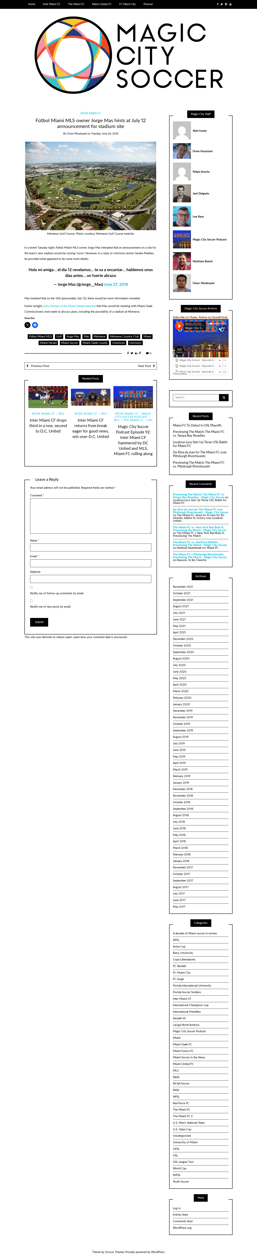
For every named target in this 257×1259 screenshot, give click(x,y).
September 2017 (183, 880)
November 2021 (183, 586)
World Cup (179, 1168)
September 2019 (183, 730)
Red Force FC (181, 1103)
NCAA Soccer (181, 1083)
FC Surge (178, 979)
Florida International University (192, 985)
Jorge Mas (72, 336)
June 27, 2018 (116, 285)
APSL (176, 940)
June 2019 (179, 750)
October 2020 (182, 645)
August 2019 (181, 737)
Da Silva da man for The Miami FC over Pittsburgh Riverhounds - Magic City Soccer (200, 511)
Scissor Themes (115, 1252)
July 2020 (179, 665)
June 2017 (179, 900)
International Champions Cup (190, 1005)
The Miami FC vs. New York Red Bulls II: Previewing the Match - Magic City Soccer (199, 529)
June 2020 (179, 671)
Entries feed (180, 1214)
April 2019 (179, 763)
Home (31, 4)
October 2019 (181, 724)
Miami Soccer (69, 343)
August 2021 (181, 606)
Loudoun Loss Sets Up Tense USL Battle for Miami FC (200, 444)
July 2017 (179, 893)
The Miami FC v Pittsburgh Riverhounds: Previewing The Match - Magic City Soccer (200, 556)
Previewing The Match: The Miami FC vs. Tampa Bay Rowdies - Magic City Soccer (199, 496)
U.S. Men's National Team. (189, 1122)
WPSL (177, 1175)
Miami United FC (102, 4)
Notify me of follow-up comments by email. (57, 593)
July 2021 (179, 613)
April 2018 (179, 841)
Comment (37, 495)
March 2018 (180, 848)
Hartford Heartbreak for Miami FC (197, 548)
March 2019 (180, 769)
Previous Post (39, 365)
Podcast (148, 4)
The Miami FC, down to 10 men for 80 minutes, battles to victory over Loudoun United (198, 518)
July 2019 (179, 743)
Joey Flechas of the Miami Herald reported (69, 306)
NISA (176, 1090)
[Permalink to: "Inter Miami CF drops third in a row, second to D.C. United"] (48, 397)
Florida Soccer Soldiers (187, 992)
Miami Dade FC (182, 1044)
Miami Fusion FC (183, 1051)
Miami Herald (48, 343)
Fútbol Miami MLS (40, 336)
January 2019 (181, 782)
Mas (86, 336)
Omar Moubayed (77, 133)
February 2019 (181, 776)
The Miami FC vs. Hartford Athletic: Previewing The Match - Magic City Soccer (200, 544)
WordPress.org (182, 1227)
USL (150, 420)
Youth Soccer (181, 1181)
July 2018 (179, 821)
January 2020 (181, 704)
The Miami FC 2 (183, 1116)
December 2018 (183, 789)
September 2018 (183, 809)
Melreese (99, 336)
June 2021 (179, 619)
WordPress (158, 1252)
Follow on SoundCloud (213, 317)
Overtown (118, 343)
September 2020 (183, 652)
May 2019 (179, 756)
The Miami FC (76, 4)
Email (34, 556)
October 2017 (181, 874)
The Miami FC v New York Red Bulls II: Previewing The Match (198, 534)
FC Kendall (179, 966)
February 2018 (182, 854)
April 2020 (180, 684)
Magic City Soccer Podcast (189, 1031)
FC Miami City (127, 4)
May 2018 (179, 835)
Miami (147, 336)
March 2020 (181, 691)
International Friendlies (187, 1011)
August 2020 (181, 658)
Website (35, 572)
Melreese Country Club (124, 336)
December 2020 (183, 639)
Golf (59, 336)
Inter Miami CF (51, 4)
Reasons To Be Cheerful (191, 560)
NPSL (176, 1096)
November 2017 (183, 867)
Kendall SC (179, 1018)
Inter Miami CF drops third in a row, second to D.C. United (48, 425)
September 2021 (183, 600)
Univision (135, 343)
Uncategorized (182, 1135)
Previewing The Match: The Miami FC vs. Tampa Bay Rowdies (198, 433)
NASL (176, 1077)
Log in (176, 1208)
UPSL (176, 1149)
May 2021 (179, 626)
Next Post (144, 365)
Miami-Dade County (95, 343)
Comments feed (182, 1221)
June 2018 (179, 828)
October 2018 (181, 802)
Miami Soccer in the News (189, 1057)
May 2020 (179, 678)
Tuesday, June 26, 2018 (104, 133)
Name (34, 540)
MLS (61, 414)
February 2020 (182, 697)
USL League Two (183, 1162)
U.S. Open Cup (182, 1129)
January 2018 (181, 861)
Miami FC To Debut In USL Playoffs (197, 425)
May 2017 (179, 906)
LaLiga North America (186, 1025)
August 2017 (181, 887)
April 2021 (179, 632)
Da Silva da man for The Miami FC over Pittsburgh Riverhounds (200, 454)
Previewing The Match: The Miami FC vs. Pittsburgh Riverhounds (198, 464)
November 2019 (183, 717)
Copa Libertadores (184, 959)
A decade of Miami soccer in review (195, 933)
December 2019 (182, 710)
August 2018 (181, 815)
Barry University (183, 953)
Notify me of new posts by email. (50, 606)
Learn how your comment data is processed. (100, 637)
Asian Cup (179, 946)
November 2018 (183, 795)
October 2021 (181, 593)
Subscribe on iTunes (185, 317)
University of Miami (185, 1142)
